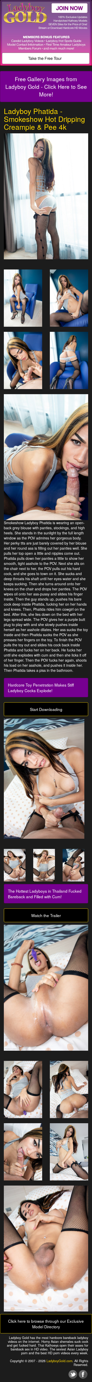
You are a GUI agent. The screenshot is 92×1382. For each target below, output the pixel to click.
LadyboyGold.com (59, 1361)
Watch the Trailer (46, 915)
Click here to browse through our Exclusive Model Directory (46, 1323)
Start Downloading (46, 709)
